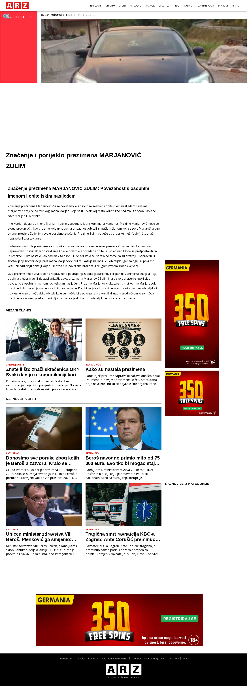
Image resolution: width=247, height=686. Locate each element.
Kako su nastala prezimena (115, 369)
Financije (150, 5)
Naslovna (96, 5)
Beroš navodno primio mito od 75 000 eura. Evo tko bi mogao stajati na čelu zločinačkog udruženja (123, 460)
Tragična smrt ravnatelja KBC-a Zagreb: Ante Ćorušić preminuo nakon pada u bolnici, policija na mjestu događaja (121, 536)
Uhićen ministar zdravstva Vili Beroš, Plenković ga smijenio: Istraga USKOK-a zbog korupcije (42, 536)
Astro (235, 5)
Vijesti (109, 5)
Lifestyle (164, 5)
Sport (122, 5)
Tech (177, 5)
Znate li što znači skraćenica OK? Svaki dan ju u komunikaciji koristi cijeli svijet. (44, 372)
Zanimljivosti (206, 5)
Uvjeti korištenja (177, 658)
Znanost (223, 5)
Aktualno (135, 5)
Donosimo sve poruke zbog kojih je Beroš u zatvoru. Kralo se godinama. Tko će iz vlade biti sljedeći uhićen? (42, 460)
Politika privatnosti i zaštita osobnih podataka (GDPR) (133, 658)
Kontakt (93, 658)
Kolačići (80, 658)
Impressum (66, 658)
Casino (188, 5)
